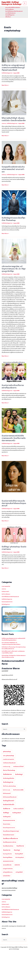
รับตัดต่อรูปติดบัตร (8, 778)
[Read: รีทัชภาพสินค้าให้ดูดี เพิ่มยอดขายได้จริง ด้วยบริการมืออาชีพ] (14, 103)
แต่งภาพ (17, 865)
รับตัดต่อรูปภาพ (8, 782)
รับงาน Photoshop (9, 770)
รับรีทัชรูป (6, 813)
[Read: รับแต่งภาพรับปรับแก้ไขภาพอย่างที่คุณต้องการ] (14, 372)
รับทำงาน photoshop (9, 786)
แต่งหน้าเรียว (6, 876)
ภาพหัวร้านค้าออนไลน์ (8, 759)
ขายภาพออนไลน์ (6, 586)
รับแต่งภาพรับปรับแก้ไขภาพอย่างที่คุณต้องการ (13, 386)
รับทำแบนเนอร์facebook (9, 797)
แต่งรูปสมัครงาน (7, 872)
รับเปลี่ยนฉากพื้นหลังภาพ (10, 838)
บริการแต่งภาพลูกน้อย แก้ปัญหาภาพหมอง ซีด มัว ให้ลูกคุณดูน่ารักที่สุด (14, 269)
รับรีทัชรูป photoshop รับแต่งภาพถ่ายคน (14, 548)
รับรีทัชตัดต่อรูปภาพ (7, 73)
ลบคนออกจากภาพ (8, 861)
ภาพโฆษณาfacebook (9, 763)
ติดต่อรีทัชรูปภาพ (9, 15)
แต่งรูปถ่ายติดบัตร (8, 868)
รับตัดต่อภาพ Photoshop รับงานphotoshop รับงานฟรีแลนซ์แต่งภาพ (14, 648)
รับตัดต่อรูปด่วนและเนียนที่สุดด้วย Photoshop (13, 219)
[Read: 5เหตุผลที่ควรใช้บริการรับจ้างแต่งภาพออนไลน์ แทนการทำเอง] (14, 152)
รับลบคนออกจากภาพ (7, 602)
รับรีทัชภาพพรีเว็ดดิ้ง (18, 809)
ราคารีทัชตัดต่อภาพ (10, 13)
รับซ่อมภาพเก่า (5, 591)
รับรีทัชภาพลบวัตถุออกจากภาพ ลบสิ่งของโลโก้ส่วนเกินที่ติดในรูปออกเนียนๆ (13, 639)
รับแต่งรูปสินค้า (19, 854)
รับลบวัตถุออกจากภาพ (9, 827)
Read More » (5, 85)
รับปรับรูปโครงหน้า (8, 801)
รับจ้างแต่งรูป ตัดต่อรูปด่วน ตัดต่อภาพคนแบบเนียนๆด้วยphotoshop (14, 656)
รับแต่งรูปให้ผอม (7, 857)
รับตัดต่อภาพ (7, 774)
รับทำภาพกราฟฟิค (18, 790)
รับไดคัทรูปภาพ (6, 604)
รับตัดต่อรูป (19, 774)
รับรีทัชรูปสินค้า (16, 813)
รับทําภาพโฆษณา (9, 9)
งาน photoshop (8, 755)
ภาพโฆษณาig (6, 766)
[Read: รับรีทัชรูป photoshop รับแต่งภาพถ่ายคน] (14, 535)
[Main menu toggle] (24, 3)
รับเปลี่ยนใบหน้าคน (8, 846)
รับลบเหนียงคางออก (8, 835)
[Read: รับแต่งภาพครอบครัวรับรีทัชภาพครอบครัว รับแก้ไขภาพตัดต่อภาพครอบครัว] (14, 420)
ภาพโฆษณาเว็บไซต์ (18, 766)
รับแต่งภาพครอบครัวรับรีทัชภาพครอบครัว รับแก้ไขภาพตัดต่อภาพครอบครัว (14, 438)
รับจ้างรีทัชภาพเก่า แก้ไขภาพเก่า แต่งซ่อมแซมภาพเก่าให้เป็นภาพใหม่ (13, 652)
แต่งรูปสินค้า (19, 872)
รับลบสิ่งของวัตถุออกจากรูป (11, 831)
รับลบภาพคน (6, 824)
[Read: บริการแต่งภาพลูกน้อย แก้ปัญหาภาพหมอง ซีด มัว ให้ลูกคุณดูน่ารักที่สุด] (14, 251)
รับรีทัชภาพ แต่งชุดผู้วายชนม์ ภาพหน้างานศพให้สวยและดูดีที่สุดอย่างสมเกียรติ (13, 67)
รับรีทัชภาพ (6, 808)
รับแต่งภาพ (6, 850)
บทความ (4, 123)
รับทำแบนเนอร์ (7, 793)
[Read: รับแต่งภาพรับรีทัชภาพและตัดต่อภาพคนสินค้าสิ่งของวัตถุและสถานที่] (14, 479)
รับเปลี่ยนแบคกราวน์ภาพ (9, 842)
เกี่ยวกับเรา (8, 17)
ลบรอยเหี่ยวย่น (7, 865)
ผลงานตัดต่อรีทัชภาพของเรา (12, 7)
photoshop (7, 751)
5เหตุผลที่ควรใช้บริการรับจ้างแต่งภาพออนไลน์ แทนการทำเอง (13, 169)
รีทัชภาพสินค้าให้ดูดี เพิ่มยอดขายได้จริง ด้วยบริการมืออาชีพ (14, 119)
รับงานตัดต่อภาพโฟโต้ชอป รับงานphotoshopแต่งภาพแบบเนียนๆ (11, 643)
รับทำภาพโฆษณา (6, 594)
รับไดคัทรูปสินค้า (19, 857)
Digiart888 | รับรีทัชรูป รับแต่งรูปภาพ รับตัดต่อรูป (11, 3)
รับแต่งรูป (17, 850)
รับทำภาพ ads (6, 790)
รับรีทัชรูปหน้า (7, 817)
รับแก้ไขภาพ (20, 846)
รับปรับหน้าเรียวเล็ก (8, 805)
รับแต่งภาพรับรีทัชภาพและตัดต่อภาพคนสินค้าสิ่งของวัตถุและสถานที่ (14, 503)
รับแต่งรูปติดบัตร (7, 854)
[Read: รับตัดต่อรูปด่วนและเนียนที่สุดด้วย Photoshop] (14, 202)
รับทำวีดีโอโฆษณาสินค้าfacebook (14, 11)
